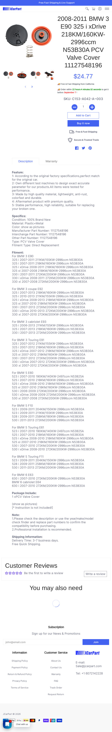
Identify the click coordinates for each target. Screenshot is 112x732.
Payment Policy (20, 667)
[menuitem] (87, 9)
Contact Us (56, 667)
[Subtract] (74, 107)
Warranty (56, 674)
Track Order (56, 687)
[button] (87, 9)
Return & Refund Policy (20, 674)
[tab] (25, 161)
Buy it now (83, 123)
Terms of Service (19, 687)
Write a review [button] (95, 574)
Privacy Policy (19, 681)
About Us (56, 660)
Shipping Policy (20, 660)
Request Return (56, 694)
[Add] (92, 107)
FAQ (56, 681)
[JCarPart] (12, 9)
